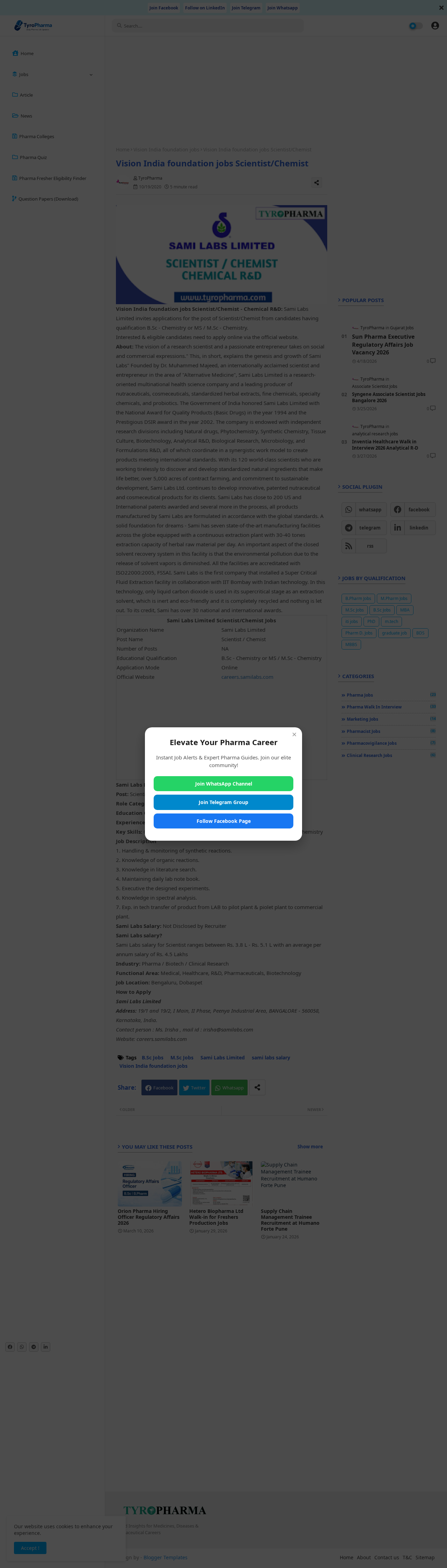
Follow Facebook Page (224, 821)
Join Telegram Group (223, 802)
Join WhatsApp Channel (223, 783)
